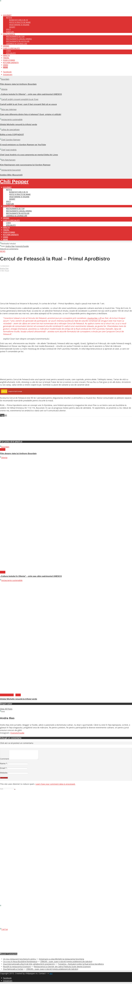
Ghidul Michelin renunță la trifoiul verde (18, 124)
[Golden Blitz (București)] (10, 170)
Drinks (6, 46)
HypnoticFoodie (17, 733)
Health (6, 55)
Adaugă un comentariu (9, 249)
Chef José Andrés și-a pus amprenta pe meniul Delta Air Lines (29, 155)
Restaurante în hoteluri (17, 41)
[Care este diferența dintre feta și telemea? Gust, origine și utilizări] (8, 109)
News (5, 67)
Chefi (8, 51)
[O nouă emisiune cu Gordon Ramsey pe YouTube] (10, 139)
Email (3, 768)
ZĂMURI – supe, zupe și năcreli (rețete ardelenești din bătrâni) (66, 961)
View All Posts (6, 708)
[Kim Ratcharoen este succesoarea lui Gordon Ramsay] (7, 159)
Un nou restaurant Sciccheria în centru (19, 959)
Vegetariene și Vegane (19, 24)
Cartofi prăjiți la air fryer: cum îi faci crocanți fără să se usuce (28, 104)
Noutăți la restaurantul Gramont (17, 966)
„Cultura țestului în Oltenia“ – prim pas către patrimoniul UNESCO (31, 94)
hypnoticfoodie (22, 246)
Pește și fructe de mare (20, 22)
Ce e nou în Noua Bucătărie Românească (20, 961)
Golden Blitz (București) (11, 175)
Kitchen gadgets (11, 62)
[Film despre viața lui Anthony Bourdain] (4, 79)
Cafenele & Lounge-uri (16, 43)
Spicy (8, 29)
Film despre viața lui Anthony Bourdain (18, 84)
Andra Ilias (10, 246)
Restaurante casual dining (19, 39)
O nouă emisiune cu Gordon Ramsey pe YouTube (23, 145)
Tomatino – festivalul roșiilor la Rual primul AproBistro (81, 964)
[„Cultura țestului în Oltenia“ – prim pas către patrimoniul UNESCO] (3, 89)
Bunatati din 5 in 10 (18, 20)
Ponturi (10, 32)
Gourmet (7, 15)
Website (3, 772)
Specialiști (11, 53)
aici (51, 973)
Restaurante (9, 34)
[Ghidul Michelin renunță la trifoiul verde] (11, 119)
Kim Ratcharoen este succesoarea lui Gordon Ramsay (25, 165)
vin (5, 415)
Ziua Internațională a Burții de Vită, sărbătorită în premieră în (29, 964)
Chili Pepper (14, 181)
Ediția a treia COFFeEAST (12, 134)
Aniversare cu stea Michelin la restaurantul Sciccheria (61, 959)
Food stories (9, 60)
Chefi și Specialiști (11, 48)
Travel (6, 58)
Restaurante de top (15, 36)
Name (3, 763)
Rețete (9, 17)
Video (5, 65)
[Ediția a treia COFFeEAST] (10, 129)
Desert (12, 27)
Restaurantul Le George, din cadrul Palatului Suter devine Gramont (62, 966)
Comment (4, 758)
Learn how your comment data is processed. (55, 784)
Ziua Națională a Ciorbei (13, 969)
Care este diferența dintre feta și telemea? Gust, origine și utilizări (30, 114)
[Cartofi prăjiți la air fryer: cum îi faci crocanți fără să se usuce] (19, 99)
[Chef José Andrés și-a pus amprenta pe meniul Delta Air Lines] (8, 149)
